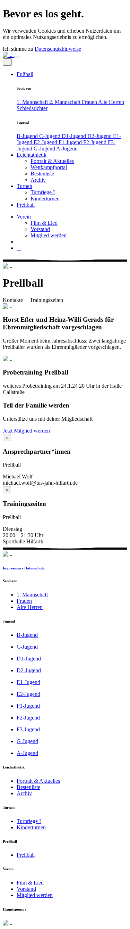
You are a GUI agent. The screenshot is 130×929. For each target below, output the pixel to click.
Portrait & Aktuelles (52, 161)
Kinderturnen (45, 199)
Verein (24, 217)
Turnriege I (43, 192)
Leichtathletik (31, 155)
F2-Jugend (95, 142)
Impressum (12, 568)
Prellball (26, 205)
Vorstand (40, 229)
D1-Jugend (74, 136)
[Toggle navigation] (16, 57)
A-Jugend (67, 148)
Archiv (38, 180)
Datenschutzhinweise (58, 49)
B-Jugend (28, 136)
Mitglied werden (49, 235)
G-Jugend (45, 148)
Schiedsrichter (32, 108)
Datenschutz (34, 568)
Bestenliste (42, 173)
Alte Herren (111, 102)
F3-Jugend (28, 729)
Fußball (25, 74)
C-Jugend (50, 136)
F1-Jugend (71, 142)
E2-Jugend (46, 142)
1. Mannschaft (33, 102)
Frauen (90, 102)
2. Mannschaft (65, 102)
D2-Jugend (100, 136)
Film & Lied (44, 223)
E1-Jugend (28, 682)
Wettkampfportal (49, 167)
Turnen (24, 186)
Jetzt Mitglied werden (26, 431)
